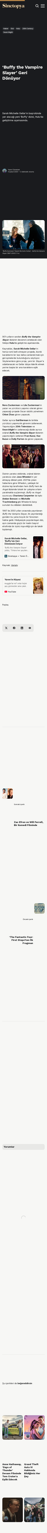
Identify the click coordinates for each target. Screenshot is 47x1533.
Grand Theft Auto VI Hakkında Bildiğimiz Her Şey (32, 1470)
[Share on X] (6, 628)
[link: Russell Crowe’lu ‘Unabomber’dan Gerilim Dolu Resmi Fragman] (12, 1521)
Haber (5, 28)
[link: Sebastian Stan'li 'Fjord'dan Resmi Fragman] (34, 1521)
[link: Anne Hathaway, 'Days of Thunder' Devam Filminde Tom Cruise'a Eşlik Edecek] (12, 1438)
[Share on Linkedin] (22, 628)
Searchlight (8, 32)
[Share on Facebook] (14, 628)
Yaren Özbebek (14, 170)
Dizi (12, 28)
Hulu (18, 28)
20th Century (27, 28)
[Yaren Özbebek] (4, 171)
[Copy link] (30, 628)
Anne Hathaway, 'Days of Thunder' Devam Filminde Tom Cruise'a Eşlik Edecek (11, 1472)
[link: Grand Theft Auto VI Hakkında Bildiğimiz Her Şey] (34, 1438)
